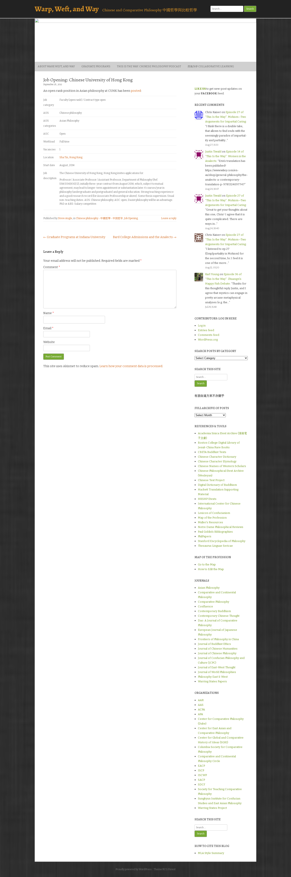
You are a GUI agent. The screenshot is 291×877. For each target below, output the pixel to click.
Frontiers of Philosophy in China (218, 639)
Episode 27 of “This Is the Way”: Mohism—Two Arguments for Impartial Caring (225, 117)
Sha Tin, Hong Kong (70, 157)
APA (200, 714)
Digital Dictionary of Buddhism (217, 484)
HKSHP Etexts (207, 498)
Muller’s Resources (210, 522)
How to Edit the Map (211, 569)
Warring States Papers (212, 681)
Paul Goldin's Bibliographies (215, 531)
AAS (200, 704)
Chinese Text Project (211, 480)
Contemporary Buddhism (214, 611)
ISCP (201, 770)
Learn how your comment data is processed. (131, 366)
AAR (201, 700)
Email (48, 328)
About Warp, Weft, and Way (56, 66)
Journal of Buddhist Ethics (214, 644)
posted (136, 91)
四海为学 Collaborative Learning (211, 66)
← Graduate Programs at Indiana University (74, 237)
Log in (202, 325)
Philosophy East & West (213, 676)
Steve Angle (65, 218)
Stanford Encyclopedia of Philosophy (221, 541)
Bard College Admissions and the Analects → (144, 237)
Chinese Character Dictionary (217, 456)
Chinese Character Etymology (217, 461)
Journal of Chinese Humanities (218, 648)
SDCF (201, 784)
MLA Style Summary (211, 853)
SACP (201, 779)
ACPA (201, 709)
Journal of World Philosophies (217, 672)
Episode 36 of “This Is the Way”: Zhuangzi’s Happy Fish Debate (223, 279)
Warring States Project (212, 807)
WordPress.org (208, 339)
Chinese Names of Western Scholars (222, 466)
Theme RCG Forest (165, 869)
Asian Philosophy (209, 587)
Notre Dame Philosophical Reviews (220, 527)
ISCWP (202, 775)
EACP (201, 765)
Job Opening (131, 218)
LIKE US (200, 88)
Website (49, 342)
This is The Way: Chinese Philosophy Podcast (149, 66)
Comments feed (208, 334)
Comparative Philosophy (213, 601)
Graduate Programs (95, 66)
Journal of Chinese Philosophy (217, 653)
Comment (51, 267)
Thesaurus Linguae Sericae (215, 545)
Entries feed (206, 330)
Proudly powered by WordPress (133, 869)
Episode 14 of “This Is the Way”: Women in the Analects (225, 156)
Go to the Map (207, 564)
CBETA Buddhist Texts (212, 452)
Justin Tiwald (213, 151)
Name (48, 313)
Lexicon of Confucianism (214, 513)
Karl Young (212, 274)
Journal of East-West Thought (216, 667)
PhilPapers (204, 536)
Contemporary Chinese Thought (218, 615)
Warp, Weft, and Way (67, 9)
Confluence (205, 606)
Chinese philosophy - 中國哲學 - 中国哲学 (99, 218)
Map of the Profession (212, 517)
